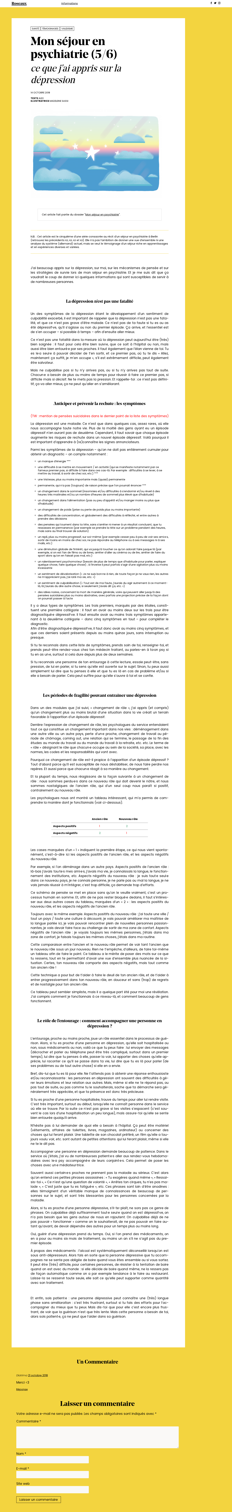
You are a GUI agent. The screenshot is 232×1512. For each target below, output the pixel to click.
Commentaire (28, 1421)
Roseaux (19, 4)
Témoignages (50, 28)
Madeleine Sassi (59, 100)
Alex (41, 98)
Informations (69, 3)
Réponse (22, 1389)
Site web (23, 1483)
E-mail (22, 1468)
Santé (35, 28)
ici (66, 240)
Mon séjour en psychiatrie (102, 214)
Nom (21, 1453)
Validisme (67, 28)
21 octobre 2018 (38, 1375)
